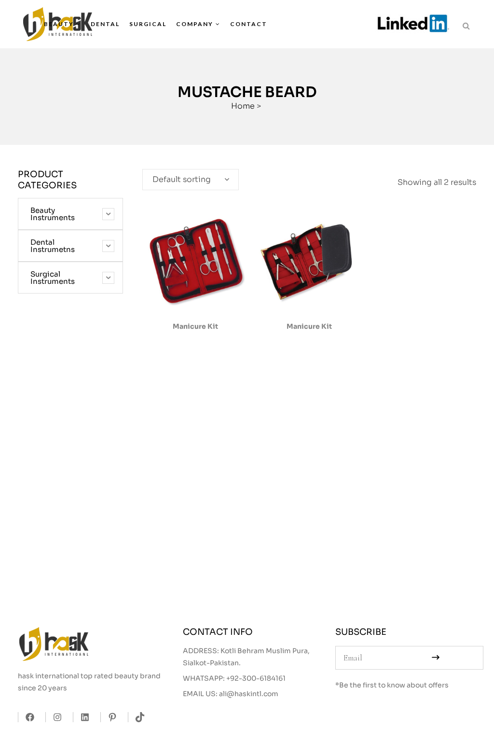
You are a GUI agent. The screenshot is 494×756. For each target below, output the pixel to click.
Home (243, 106)
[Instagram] (54, 717)
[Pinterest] (109, 717)
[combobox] (190, 179)
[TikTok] (137, 717)
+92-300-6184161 (256, 678)
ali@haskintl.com (248, 693)
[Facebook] (27, 717)
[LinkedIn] (82, 717)
